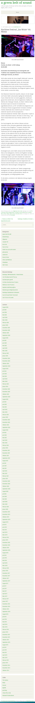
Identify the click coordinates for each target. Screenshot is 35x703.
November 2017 (6, 575)
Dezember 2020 (6, 481)
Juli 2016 (4, 616)
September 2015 (6, 642)
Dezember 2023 (6, 389)
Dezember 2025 (6, 327)
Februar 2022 (6, 445)
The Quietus (5, 680)
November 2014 (6, 668)
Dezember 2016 (6, 604)
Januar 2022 (5, 448)
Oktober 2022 (6, 425)
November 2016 (6, 606)
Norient (4, 685)
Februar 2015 (6, 660)
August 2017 (5, 583)
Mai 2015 (5, 652)
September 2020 (6, 488)
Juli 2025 (4, 340)
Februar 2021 (6, 476)
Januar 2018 (5, 570)
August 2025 (5, 338)
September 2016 (6, 611)
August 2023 (5, 399)
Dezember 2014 (6, 665)
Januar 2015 (5, 662)
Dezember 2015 (6, 634)
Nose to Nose (6, 257)
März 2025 (5, 350)
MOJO (4, 682)
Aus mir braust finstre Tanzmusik (10, 295)
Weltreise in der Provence (8, 284)
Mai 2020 (5, 499)
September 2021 (6, 458)
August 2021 (5, 460)
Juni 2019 (5, 527)
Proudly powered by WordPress (8, 701)
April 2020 (5, 501)
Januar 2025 (5, 355)
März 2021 (5, 473)
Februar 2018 (6, 568)
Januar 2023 (5, 417)
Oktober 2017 (6, 578)
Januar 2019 (5, 540)
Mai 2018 (5, 560)
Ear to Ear (20, 211)
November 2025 (6, 330)
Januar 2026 (5, 325)
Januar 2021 (5, 478)
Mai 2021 (5, 468)
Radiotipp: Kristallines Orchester (26, 219)
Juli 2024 (4, 371)
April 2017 (5, 593)
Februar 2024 (6, 384)
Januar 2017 (5, 601)
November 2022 (6, 422)
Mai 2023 (5, 407)
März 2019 (5, 535)
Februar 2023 (6, 414)
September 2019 (6, 519)
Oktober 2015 (6, 639)
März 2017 (5, 596)
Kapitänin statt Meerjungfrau (9, 287)
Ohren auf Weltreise (7, 259)
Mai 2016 (5, 621)
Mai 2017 (5, 591)
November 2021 (6, 453)
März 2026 (5, 320)
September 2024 (6, 366)
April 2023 (5, 409)
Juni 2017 (5, 588)
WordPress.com (30, 701)
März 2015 (5, 657)
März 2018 (5, 565)
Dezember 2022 (6, 419)
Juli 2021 (4, 463)
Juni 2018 (5, 558)
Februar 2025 (6, 353)
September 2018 (6, 550)
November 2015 (6, 637)
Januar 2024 (5, 386)
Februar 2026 (6, 322)
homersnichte (17, 27)
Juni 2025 (5, 343)
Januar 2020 (5, 509)
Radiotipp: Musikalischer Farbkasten (11, 292)
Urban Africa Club (7, 693)
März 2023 (5, 412)
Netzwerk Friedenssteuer (8, 695)
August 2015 (5, 644)
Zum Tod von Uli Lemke (8, 297)
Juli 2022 (4, 432)
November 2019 (6, 514)
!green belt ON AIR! (7, 234)
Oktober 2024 (6, 363)
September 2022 (6, 427)
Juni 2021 (5, 465)
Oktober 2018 (6, 547)
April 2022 (5, 440)
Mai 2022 (5, 437)
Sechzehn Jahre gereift (8, 279)
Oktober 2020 (6, 486)
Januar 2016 (5, 632)
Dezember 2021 (6, 450)
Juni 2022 (5, 435)
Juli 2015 (4, 647)
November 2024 (6, 361)
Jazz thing (5, 690)
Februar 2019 (6, 537)
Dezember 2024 (6, 358)
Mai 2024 (5, 376)
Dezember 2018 (6, 542)
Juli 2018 (4, 555)
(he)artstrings (6, 236)
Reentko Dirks (19, 213)
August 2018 (5, 552)
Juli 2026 (4, 309)
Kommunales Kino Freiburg (25, 212)
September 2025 (6, 335)
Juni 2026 (5, 312)
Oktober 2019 (6, 517)
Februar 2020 (6, 506)
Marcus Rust (3, 213)
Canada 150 (5, 242)
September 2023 (6, 396)
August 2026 (5, 307)
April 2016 (5, 624)
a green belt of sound (16, 2)
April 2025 (5, 348)
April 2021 (5, 471)
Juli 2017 (4, 586)
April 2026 (5, 317)
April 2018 (5, 563)
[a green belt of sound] (18, 23)
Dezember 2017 (6, 573)
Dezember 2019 (6, 512)
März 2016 (5, 627)
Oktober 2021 (6, 455)
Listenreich (5, 254)
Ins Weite (17, 212)
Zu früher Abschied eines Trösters (10, 282)
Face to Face (5, 247)
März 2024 (5, 381)
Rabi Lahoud (12, 213)
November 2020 (6, 483)
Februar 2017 (6, 598)
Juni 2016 (5, 619)
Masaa (8, 213)
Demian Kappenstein (9, 212)
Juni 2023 (5, 404)
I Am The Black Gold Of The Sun (10, 277)
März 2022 (5, 442)
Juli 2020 (4, 494)
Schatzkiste (5, 262)
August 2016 (5, 614)
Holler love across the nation (9, 249)
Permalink (12, 215)
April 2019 (5, 532)
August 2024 (5, 368)
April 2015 (5, 655)
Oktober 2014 (6, 670)
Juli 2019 (4, 524)
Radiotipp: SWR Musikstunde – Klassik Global (13, 274)
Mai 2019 (5, 529)
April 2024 (5, 379)
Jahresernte (5, 252)
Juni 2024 (5, 373)
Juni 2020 (5, 496)
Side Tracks (5, 265)
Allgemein (15, 211)
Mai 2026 (5, 315)
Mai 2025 (5, 345)
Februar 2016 (6, 629)
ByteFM (4, 687)
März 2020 (5, 504)
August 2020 (5, 491)
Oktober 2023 (6, 394)
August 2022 (5, 430)
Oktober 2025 (6, 332)
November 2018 (6, 545)
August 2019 (5, 522)
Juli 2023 (4, 402)
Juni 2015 (5, 650)
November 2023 (6, 391)
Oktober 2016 (6, 609)
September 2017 (6, 581)
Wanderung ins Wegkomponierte (10, 290)
